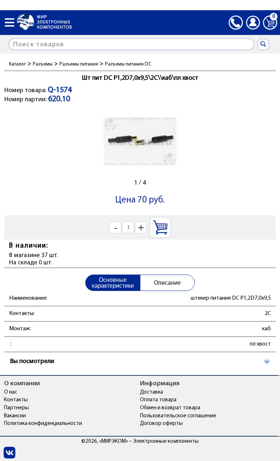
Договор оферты (161, 423)
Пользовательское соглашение (178, 416)
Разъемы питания (78, 64)
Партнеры (16, 408)
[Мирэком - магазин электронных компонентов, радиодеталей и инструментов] (44, 22)
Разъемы (42, 64)
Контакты (16, 400)
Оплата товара (158, 400)
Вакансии (15, 416)
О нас (10, 392)
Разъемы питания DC (128, 64)
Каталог (17, 64)
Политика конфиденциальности (43, 423)
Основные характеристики (113, 283)
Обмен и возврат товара (170, 408)
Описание (167, 283)
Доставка (151, 392)
